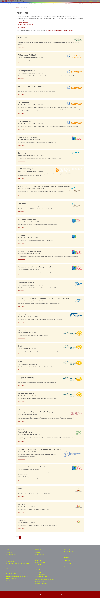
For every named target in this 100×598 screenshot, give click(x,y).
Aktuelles (80, 4)
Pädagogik (8, 4)
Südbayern (38, 564)
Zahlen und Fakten (11, 578)
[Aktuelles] (84, 4)
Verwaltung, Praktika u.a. (42, 583)
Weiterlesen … (21, 47)
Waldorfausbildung (40, 562)
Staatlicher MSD (10, 561)
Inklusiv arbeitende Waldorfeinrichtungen (18, 563)
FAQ (7, 568)
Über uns (20, 4)
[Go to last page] (27, 536)
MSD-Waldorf (10, 559)
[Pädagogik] (12, 4)
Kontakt (8, 580)
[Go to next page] (26, 536)
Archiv (66, 554)
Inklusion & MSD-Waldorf (12, 557)
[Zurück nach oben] (98, 596)
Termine (92, 4)
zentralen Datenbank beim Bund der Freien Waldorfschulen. (59, 30)
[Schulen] (46, 4)
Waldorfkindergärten (23, 22)
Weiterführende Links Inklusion (15, 566)
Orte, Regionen (39, 586)
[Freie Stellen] (72, 4)
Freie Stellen (68, 4)
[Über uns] (23, 4)
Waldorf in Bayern (11, 573)
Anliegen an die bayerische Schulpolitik (16, 576)
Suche (98, 1)
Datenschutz (91, 1)
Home (78, 1)
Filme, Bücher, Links (11, 554)
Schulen (43, 4)
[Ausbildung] (58, 4)
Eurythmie (38, 569)
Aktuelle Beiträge (69, 551)
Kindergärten (32, 4)
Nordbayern (38, 567)
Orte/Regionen (21, 27)
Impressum (84, 1)
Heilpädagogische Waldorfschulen (26, 24)
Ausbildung (55, 4)
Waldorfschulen (21, 26)
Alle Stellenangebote (41, 574)
